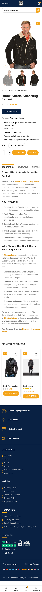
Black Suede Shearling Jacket (26, 182)
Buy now (32, 152)
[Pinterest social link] (12, 553)
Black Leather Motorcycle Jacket (30, 387)
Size (3, 145)
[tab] (8, 166)
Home (4, 91)
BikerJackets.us (10, 255)
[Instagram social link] (9, 553)
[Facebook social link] (3, 553)
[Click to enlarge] (5, 65)
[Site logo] (21, 3)
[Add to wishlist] (16, 353)
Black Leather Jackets (18, 91)
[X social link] (6, 553)
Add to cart (19, 152)
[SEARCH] (38, 10)
